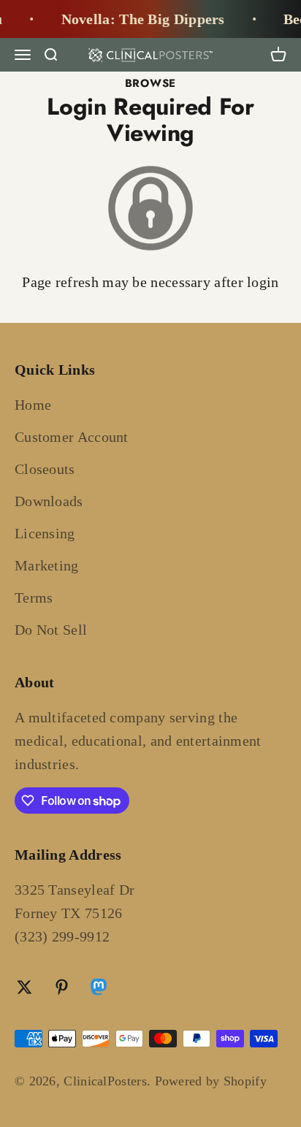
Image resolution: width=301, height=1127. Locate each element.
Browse (151, 83)
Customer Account (72, 437)
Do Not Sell (51, 630)
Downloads (49, 501)
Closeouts (45, 469)
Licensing (45, 533)
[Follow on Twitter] (24, 987)
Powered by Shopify (211, 1081)
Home (33, 405)
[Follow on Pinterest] (62, 987)
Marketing (47, 565)
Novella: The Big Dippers (139, 19)
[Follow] (98, 989)
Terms (34, 597)
